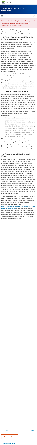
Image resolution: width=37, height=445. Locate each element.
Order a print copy (9, 437)
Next (32, 430)
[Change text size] (34, 16)
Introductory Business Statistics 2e (13, 8)
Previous (5, 430)
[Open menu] (2, 16)
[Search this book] (30, 16)
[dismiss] (35, 21)
